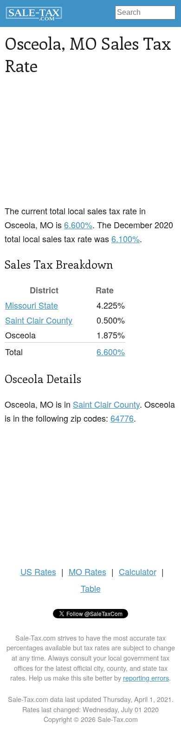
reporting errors (146, 677)
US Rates (38, 571)
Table (91, 588)
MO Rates (87, 571)
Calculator (137, 571)
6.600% (78, 224)
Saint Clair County (38, 320)
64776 (122, 418)
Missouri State (31, 305)
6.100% (125, 238)
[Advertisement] (90, 145)
